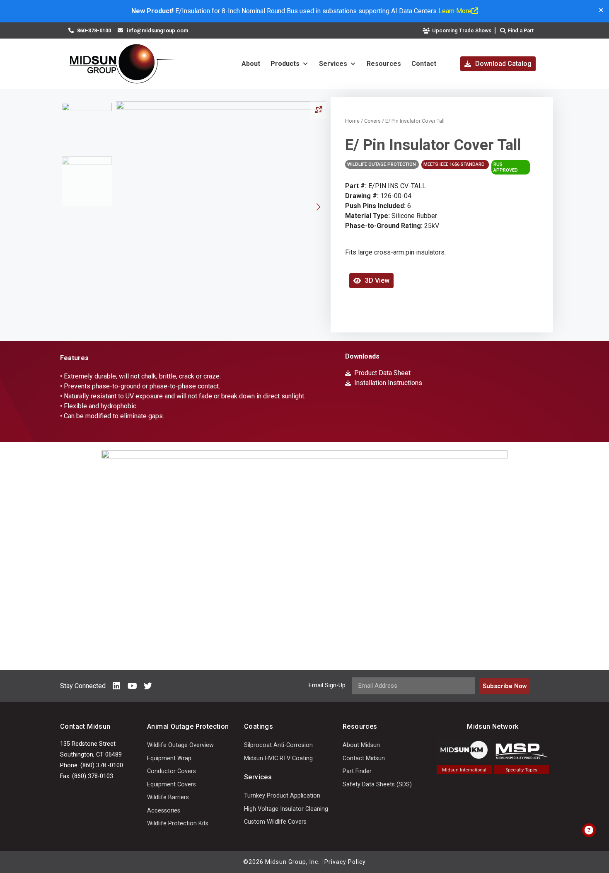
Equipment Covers (171, 784)
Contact (423, 64)
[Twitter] (148, 686)
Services (333, 64)
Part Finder (357, 771)
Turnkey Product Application (282, 795)
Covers (372, 121)
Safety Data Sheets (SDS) (377, 784)
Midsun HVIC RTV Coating (278, 758)
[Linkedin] (116, 686)
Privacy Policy (345, 861)
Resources (384, 64)
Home (352, 121)
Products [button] (285, 64)
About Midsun (361, 745)
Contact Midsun (364, 758)
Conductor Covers (171, 771)
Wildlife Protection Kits (177, 823)
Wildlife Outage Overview (180, 745)
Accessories (163, 810)
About (251, 64)
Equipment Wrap (169, 758)
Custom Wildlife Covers (275, 821)
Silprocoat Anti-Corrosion (278, 745)
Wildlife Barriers (168, 797)
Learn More (454, 11)
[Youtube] (132, 686)
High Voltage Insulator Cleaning (286, 808)
